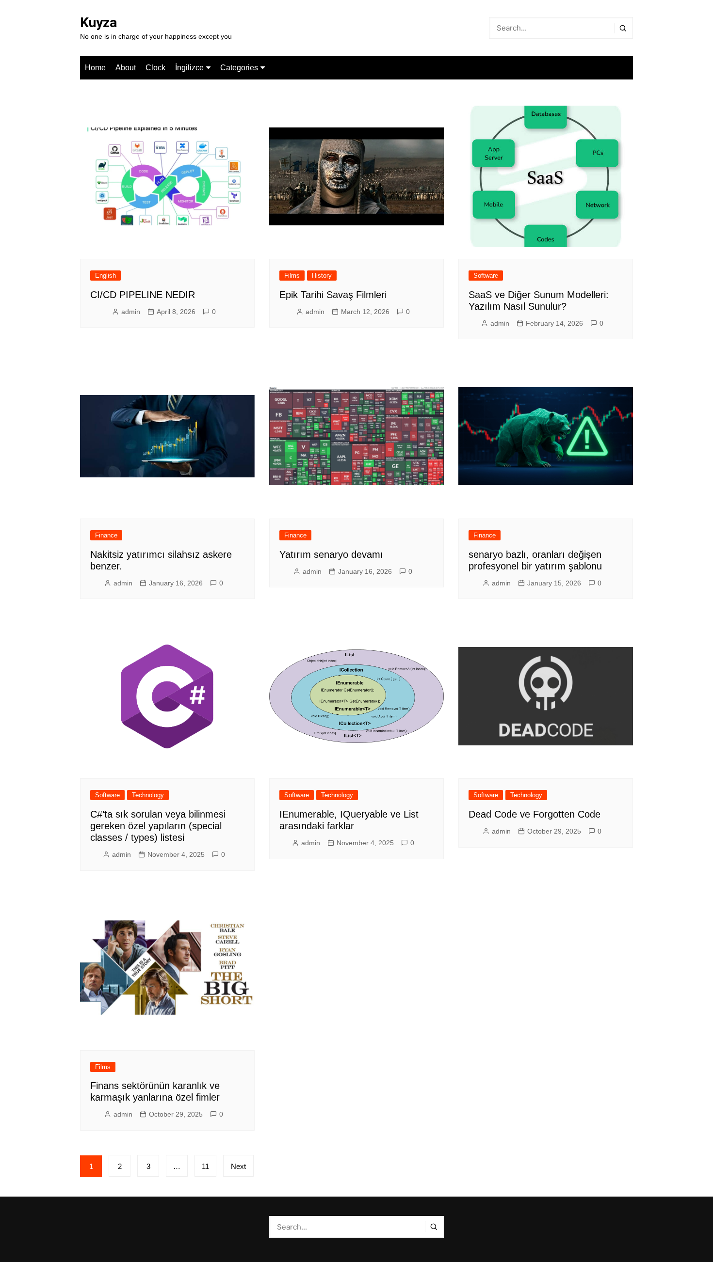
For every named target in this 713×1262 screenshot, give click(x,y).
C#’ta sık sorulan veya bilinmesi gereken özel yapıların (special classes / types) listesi (158, 826)
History (322, 275)
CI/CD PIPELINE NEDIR (142, 294)
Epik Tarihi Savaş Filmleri (333, 294)
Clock (155, 67)
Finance (106, 535)
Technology (148, 795)
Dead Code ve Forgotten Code (534, 814)
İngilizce (189, 67)
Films (292, 275)
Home (95, 67)
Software (485, 275)
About (125, 67)
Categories (239, 67)
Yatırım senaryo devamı (331, 554)
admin (130, 312)
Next (238, 1166)
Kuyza (98, 23)
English (105, 275)
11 (205, 1166)
